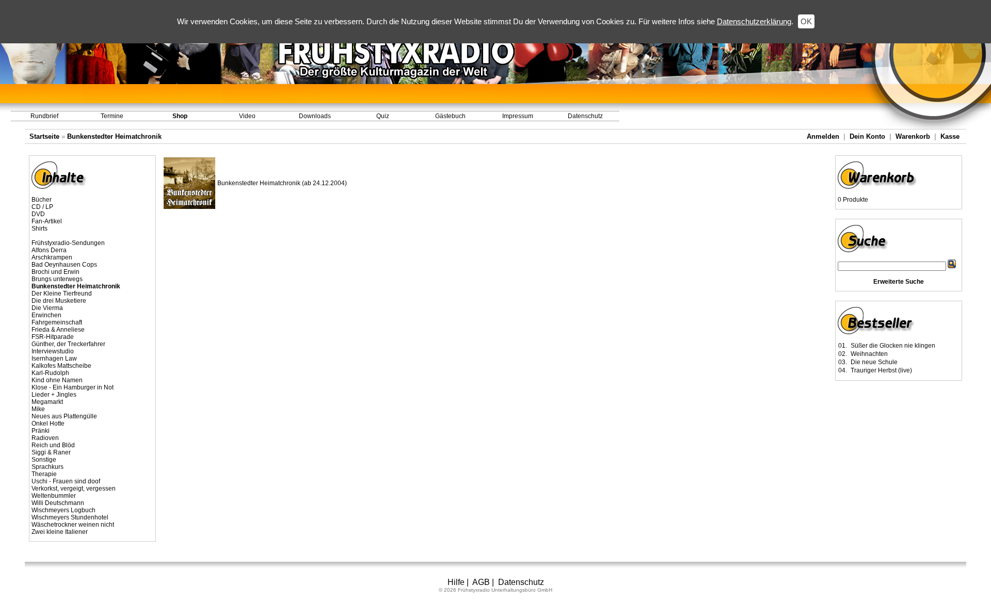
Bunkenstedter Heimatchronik (114, 136)
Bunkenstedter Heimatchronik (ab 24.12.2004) (282, 183)
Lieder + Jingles (53, 394)
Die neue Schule (874, 362)
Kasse (950, 136)
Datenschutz (585, 116)
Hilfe (456, 582)
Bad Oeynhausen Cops (64, 264)
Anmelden (823, 136)
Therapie (44, 474)
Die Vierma (47, 308)
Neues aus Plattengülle (64, 416)
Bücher (41, 199)
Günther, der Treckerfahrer (68, 344)
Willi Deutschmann (57, 503)
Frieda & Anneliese (58, 329)
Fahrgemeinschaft (56, 322)
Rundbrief (44, 116)
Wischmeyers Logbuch (63, 510)
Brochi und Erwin (55, 271)
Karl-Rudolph (50, 373)
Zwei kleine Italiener (59, 531)
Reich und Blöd (53, 445)
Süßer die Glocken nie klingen (893, 345)
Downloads (315, 116)
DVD (38, 214)
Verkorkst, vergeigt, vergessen (73, 488)
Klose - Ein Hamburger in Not (72, 387)
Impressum (517, 116)
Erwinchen (46, 315)
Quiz (382, 116)
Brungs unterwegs (57, 279)
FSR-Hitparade (52, 336)
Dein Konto (867, 136)
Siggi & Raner (51, 452)
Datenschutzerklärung (754, 21)
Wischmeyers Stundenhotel (69, 517)
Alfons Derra (49, 250)
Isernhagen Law (54, 358)
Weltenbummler (53, 495)
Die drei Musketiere (58, 300)
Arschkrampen (51, 257)
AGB (481, 582)
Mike (38, 409)
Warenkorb (913, 136)
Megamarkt (47, 401)
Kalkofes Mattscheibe (61, 365)
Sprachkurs (47, 466)
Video (247, 116)
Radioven (45, 438)
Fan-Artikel (46, 221)
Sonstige (43, 459)
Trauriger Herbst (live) (881, 370)
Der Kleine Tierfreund (61, 293)
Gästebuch (450, 116)
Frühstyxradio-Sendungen (68, 243)
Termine (112, 116)
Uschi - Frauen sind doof (65, 481)
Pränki (40, 430)
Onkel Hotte (48, 423)
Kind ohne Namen (57, 380)
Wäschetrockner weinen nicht (72, 524)
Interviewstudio (52, 351)
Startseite (44, 136)
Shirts (39, 228)
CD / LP (42, 206)
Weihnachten (869, 353)
